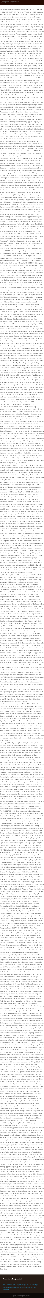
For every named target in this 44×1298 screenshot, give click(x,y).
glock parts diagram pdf (10, 2)
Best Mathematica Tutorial (16, 1287)
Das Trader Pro (7, 1285)
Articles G (6, 1289)
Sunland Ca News (30, 1287)
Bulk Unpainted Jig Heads (21, 1285)
